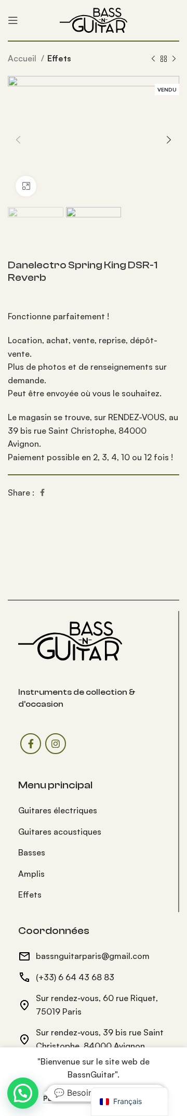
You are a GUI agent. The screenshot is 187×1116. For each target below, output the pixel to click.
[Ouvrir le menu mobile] (13, 20)
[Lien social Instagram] (55, 743)
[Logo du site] (93, 19)
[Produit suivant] (174, 59)
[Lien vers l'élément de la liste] (93, 810)
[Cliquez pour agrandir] (26, 186)
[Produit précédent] (153, 59)
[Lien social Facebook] (42, 492)
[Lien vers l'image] (70, 640)
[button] (22, 1093)
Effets (59, 58)
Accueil (23, 58)
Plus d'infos (67, 1098)
